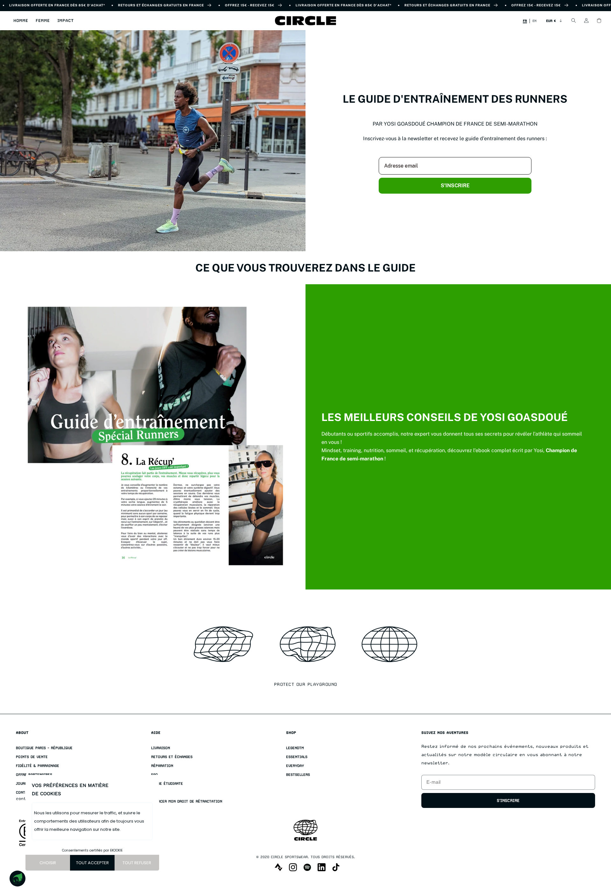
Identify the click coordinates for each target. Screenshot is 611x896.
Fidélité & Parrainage (37, 766)
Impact (65, 20)
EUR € (551, 21)
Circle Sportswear (289, 857)
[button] (21, 21)
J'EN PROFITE (533, 862)
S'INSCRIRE (455, 186)
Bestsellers (298, 775)
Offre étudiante (167, 784)
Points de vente (32, 757)
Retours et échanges (172, 757)
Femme (43, 20)
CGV (154, 792)
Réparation (162, 766)
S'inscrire (508, 800)
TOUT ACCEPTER (92, 863)
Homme (20, 20)
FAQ (154, 775)
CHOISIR (47, 863)
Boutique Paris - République (44, 748)
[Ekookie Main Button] (17, 878)
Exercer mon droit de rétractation (186, 801)
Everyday (295, 766)
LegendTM (295, 748)
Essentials (296, 757)
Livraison (160, 748)
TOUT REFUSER (137, 863)
